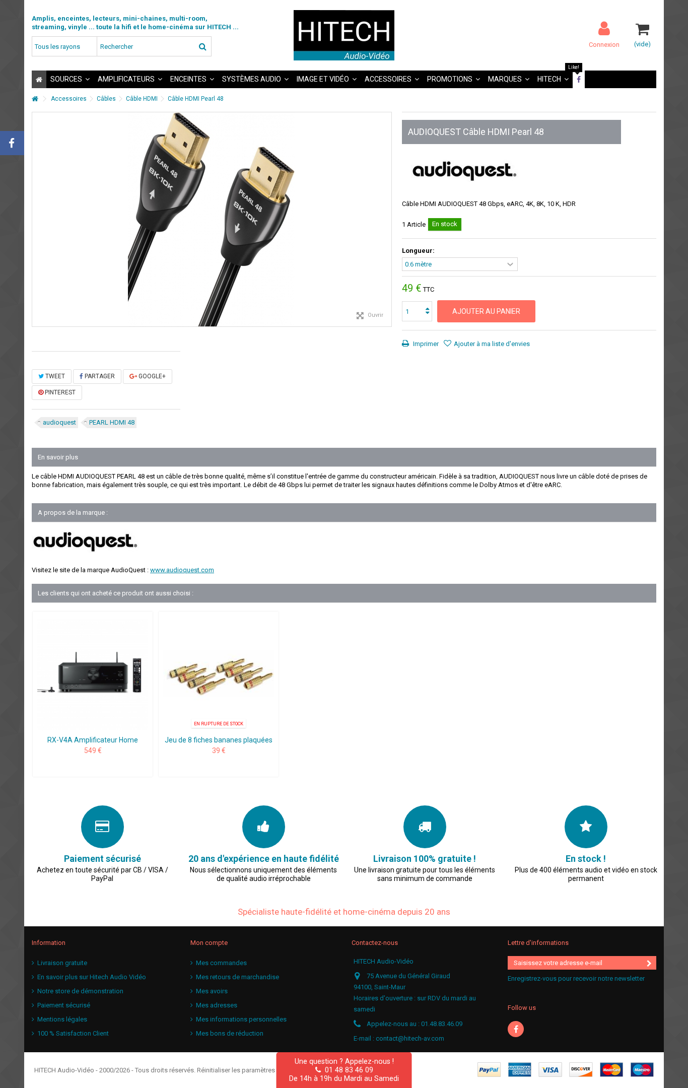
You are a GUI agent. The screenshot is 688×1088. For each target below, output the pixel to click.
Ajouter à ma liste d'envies (492, 344)
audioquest (59, 422)
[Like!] (579, 79)
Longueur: (419, 250)
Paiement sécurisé (63, 1005)
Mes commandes (221, 963)
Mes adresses (216, 1005)
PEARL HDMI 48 (111, 422)
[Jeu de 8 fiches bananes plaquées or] (218, 674)
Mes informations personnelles (241, 1019)
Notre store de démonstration (80, 991)
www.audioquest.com (182, 570)
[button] (70, 79)
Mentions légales (62, 1019)
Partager (99, 376)
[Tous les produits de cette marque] (465, 169)
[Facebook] (516, 1029)
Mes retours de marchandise (237, 977)
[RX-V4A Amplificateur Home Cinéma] (92, 674)
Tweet (54, 376)
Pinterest (59, 392)
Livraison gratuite (62, 963)
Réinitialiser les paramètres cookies (248, 1070)
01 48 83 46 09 (347, 1070)
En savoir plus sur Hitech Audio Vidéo (91, 977)
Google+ (151, 376)
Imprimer (425, 344)
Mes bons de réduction (229, 1033)
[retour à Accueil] (35, 99)
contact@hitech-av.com (410, 1038)
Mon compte (209, 942)
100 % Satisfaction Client (73, 1033)
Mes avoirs (212, 991)
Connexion (604, 44)
